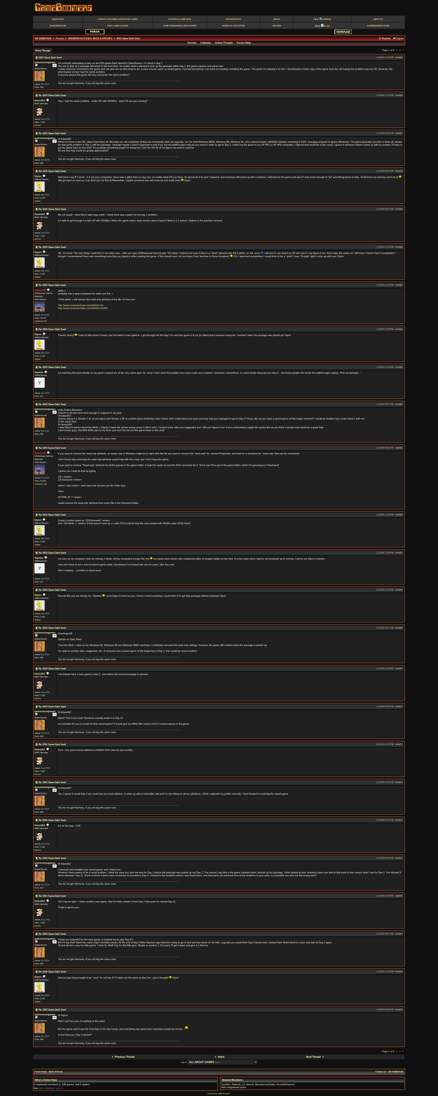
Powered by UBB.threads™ (219, 1094)
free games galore (117, 26)
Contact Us (380, 1072)
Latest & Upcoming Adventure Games (118, 19)
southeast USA (40, 321)
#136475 (399, 858)
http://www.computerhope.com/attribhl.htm (81, 305)
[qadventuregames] (39, 80)
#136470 (399, 668)
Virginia (37, 201)
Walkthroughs (57, 26)
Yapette (38, 372)
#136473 (399, 782)
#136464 (399, 404)
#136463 (399, 367)
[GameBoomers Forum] (95, 33)
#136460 (399, 247)
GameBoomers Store (378, 26)
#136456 (399, 95)
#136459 (399, 209)
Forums (60, 38)
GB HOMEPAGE (43, 38)
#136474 (399, 820)
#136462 (399, 329)
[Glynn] (39, 191)
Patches (277, 26)
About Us (378, 19)
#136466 (399, 515)
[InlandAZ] (38, 115)
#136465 (399, 448)
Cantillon (226, 1084)
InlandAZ (39, 100)
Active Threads (224, 42)
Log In (399, 38)
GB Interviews (233, 19)
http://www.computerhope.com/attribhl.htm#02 (83, 308)
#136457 (399, 133)
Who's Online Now (46, 1080)
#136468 (399, 590)
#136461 (399, 285)
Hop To (184, 1062)
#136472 (399, 744)
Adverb (250, 1084)
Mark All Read (55, 1072)
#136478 (399, 972)
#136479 (399, 1010)
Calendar (205, 42)
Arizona (37, 125)
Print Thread (42, 50)
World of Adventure (233, 26)
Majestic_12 (238, 1084)
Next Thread (313, 1056)
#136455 (399, 57)
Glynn (37, 176)
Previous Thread (124, 1056)
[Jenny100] (39, 311)
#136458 (399, 171)
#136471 (399, 706)
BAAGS (277, 19)
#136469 (399, 628)
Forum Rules (41, 1072)
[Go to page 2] (403, 50)
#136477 (399, 934)
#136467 (399, 553)
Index (220, 1056)
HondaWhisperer (285, 1084)
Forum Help (244, 42)
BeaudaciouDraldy (265, 1084)
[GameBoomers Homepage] (343, 33)
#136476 (399, 896)
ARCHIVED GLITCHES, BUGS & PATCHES (90, 38)
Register (386, 38)
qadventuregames (44, 62)
